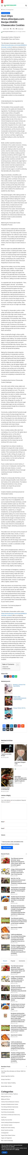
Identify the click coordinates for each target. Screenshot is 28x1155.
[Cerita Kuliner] (10, 5)
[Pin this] (10, 676)
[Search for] (26, 6)
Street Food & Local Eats (7, 1130)
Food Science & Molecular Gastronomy (10, 1114)
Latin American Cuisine (6, 1125)
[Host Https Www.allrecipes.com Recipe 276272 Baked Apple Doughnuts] (21, 771)
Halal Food (3, 1117)
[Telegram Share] (13, 676)
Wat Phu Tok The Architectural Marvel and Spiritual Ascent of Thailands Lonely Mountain (18, 881)
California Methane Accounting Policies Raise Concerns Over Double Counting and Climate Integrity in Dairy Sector (18, 938)
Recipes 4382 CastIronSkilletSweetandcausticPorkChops (19, 698)
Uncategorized (9, 9)
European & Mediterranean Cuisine (9, 1104)
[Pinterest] (19, 726)
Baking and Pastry (5, 1099)
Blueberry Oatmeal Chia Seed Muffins (19, 685)
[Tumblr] (15, 726)
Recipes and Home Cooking (8, 1127)
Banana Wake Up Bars (6, 1086)
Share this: (5, 666)
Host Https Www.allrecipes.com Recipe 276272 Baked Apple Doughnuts (21, 779)
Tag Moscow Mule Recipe (6, 754)
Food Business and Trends (7, 1109)
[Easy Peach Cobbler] (5, 930)
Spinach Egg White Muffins (7, 1076)
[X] (7, 726)
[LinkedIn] (11, 726)
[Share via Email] (7, 729)
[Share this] (5, 676)
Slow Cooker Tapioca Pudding (8, 1082)
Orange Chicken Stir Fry (19, 708)
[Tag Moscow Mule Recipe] (7, 748)
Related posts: (6, 668)
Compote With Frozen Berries (5, 788)
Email (3, 828)
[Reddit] (22, 726)
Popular (13, 961)
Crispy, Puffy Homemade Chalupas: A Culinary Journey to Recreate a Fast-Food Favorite (18, 871)
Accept (4, 1152)
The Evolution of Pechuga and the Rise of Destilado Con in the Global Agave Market (18, 890)
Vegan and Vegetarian (6, 1138)
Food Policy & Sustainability (7, 1112)
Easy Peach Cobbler (9, 1)
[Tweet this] (8, 676)
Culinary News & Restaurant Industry (10, 1101)
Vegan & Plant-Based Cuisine (8, 1135)
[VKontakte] (4, 729)
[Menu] (2, 6)
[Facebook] (4, 726)
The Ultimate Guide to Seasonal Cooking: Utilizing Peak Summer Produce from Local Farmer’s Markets (19, 921)
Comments (22, 961)
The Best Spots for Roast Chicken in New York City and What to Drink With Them (18, 899)
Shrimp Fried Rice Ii (5, 1079)
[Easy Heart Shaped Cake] (21, 752)
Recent (5, 961)
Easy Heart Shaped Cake (20, 763)
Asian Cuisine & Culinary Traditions (9, 1094)
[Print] (11, 729)
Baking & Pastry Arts (6, 1096)
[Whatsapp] (16, 676)
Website (3, 835)
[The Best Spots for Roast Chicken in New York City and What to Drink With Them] (5, 899)
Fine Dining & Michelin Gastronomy (9, 1107)
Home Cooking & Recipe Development (10, 1122)
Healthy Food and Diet (6, 1119)
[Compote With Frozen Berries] (7, 777)
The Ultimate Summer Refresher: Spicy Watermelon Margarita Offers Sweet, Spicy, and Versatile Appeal (18, 862)
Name (3, 821)
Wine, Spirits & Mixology (7, 1140)
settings (17, 1149)
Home (3, 9)
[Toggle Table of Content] (16, 664)
